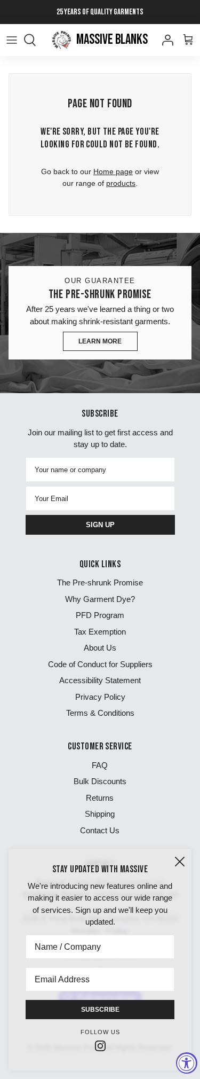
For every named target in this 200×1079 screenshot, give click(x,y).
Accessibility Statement (100, 680)
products (120, 183)
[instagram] (100, 1045)
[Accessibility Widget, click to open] (186, 1063)
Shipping (100, 813)
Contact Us (99, 830)
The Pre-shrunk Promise (100, 582)
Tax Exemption (100, 631)
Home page (113, 171)
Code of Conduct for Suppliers (100, 664)
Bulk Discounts (100, 781)
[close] (179, 861)
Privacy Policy (100, 696)
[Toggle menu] (11, 40)
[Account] (165, 40)
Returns (100, 797)
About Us (100, 647)
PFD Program (100, 615)
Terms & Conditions (100, 712)
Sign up (100, 525)
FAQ (100, 765)
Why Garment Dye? (100, 599)
